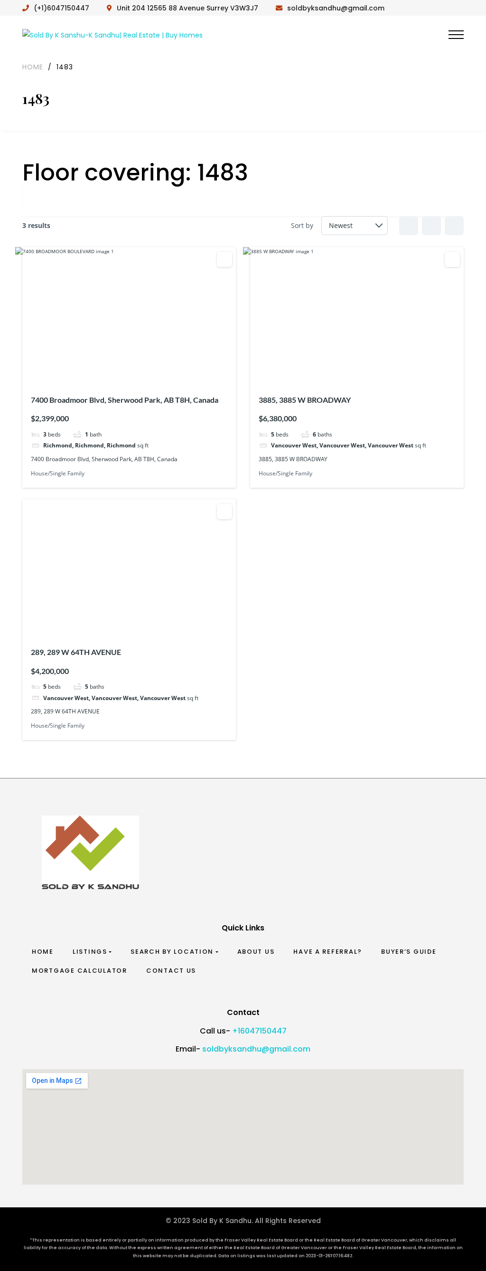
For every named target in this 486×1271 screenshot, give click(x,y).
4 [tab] (130, 369)
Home (43, 951)
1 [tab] (105, 369)
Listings (90, 951)
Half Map (454, 225)
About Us (256, 951)
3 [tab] (122, 369)
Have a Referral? (327, 951)
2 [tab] (113, 369)
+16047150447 (259, 1030)
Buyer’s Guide (409, 951)
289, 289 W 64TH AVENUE (76, 651)
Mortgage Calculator (79, 970)
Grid (408, 225)
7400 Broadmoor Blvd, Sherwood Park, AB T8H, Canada (124, 399)
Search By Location (172, 951)
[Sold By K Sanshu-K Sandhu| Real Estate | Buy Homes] (112, 34)
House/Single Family (57, 473)
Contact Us (171, 970)
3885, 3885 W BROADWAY (305, 399)
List (431, 225)
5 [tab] (139, 369)
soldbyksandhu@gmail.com (256, 1048)
